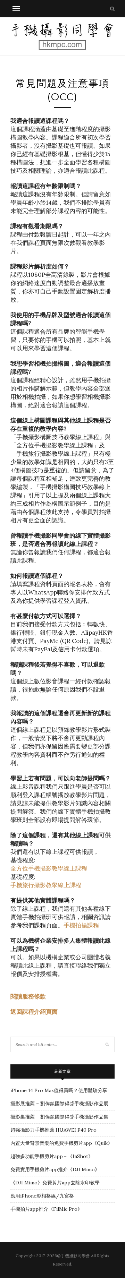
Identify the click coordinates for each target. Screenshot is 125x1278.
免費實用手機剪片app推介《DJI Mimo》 (55, 1169)
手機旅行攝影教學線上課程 (45, 885)
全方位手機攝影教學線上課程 (48, 868)
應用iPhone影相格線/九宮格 (42, 1196)
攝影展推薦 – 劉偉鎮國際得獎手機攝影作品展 (59, 1103)
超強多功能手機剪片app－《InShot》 (51, 1156)
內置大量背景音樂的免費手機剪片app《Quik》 (61, 1143)
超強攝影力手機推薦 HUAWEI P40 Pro (53, 1130)
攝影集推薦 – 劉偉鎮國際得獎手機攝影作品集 (59, 1117)
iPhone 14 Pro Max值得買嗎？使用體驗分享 (58, 1090)
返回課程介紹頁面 (34, 1011)
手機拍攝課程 (81, 925)
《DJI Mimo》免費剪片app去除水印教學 (55, 1183)
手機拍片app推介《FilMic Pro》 (46, 1209)
